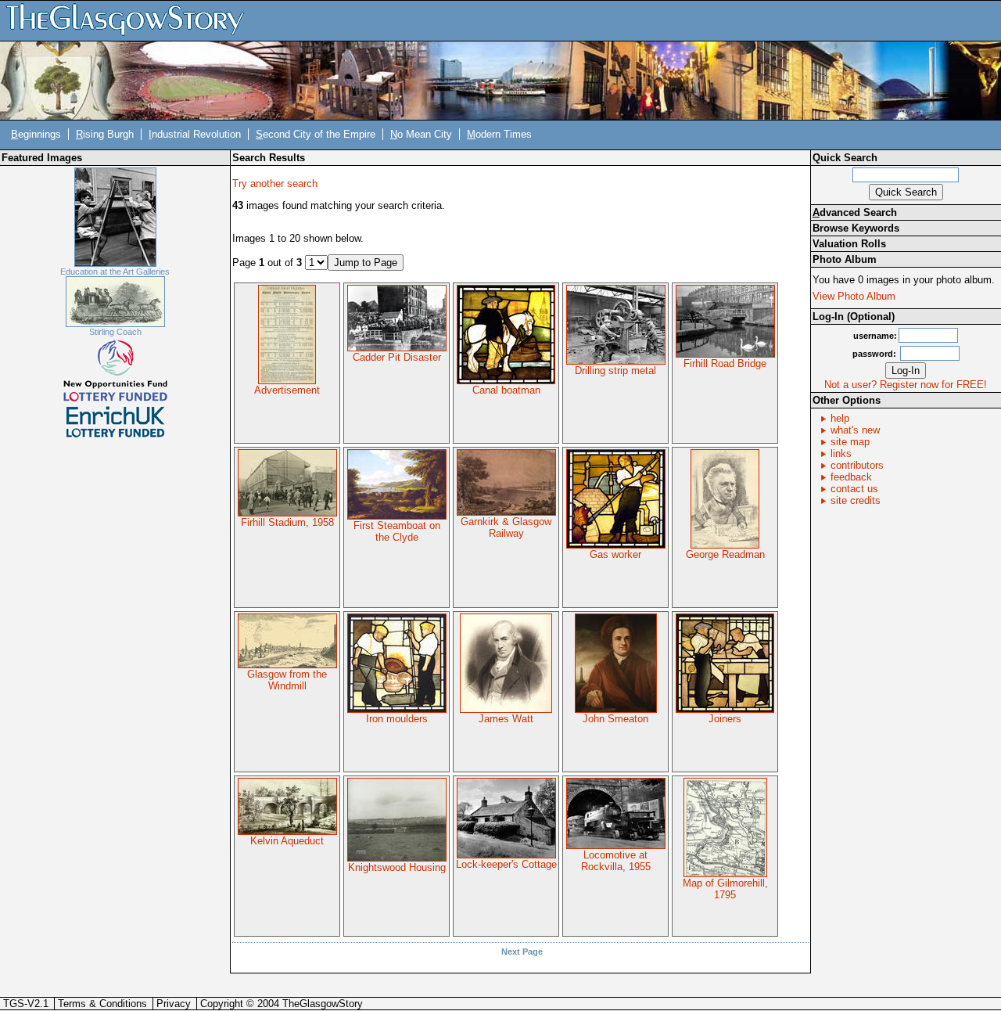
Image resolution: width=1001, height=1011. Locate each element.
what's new (855, 430)
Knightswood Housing (397, 867)
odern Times (499, 134)
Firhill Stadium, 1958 (287, 522)
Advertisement (287, 390)
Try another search (275, 183)
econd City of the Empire (315, 134)
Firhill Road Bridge (724, 363)
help (840, 418)
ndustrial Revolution (195, 134)
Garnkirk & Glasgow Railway (506, 527)
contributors (857, 465)
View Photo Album (854, 296)
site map (850, 442)
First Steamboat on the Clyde (396, 531)
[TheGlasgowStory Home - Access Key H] (130, 20)
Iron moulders (397, 719)
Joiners (725, 719)
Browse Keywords (856, 228)
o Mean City (421, 134)
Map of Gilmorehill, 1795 (725, 889)
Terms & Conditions (102, 1003)
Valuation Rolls (849, 244)
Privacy (173, 1003)
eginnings (36, 134)
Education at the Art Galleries (115, 271)
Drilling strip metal (615, 370)
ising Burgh (105, 134)
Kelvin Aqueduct (287, 841)
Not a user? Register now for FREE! (905, 384)
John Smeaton (615, 719)
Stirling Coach (115, 331)
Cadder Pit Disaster (397, 357)
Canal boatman (506, 390)
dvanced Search (855, 212)
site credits (856, 500)
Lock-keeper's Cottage (506, 864)
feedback (851, 477)
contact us (854, 489)
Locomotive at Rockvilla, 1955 (616, 860)
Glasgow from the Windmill (287, 680)
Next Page (522, 951)
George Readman (725, 554)
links (841, 453)
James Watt (506, 719)
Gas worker (615, 554)
